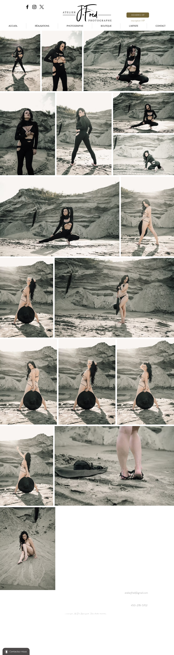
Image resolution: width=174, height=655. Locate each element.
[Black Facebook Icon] (27, 7)
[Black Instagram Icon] (34, 7)
